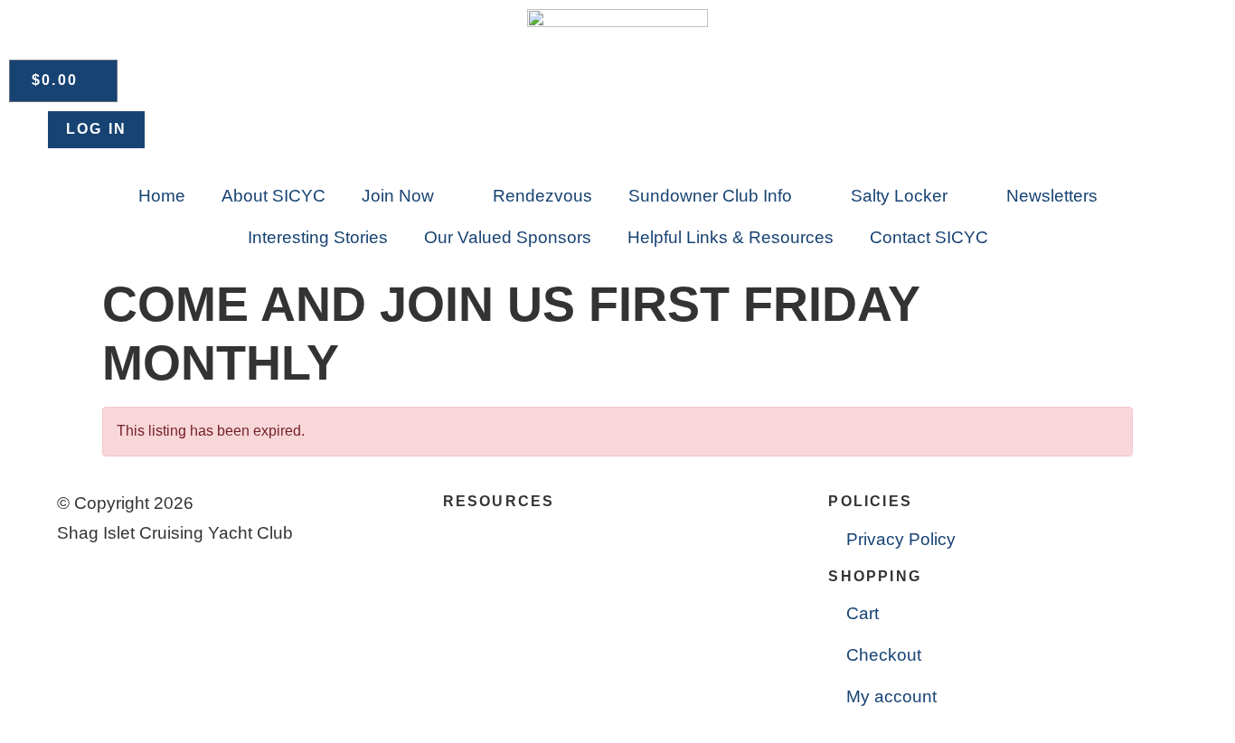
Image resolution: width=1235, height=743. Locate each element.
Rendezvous (542, 195)
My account (891, 696)
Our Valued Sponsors (507, 237)
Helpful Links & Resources (730, 237)
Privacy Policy (901, 539)
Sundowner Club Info (710, 195)
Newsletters (1052, 195)
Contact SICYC (929, 237)
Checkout (883, 654)
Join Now (398, 195)
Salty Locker (899, 195)
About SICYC (273, 195)
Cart (862, 613)
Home (161, 195)
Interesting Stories (318, 237)
